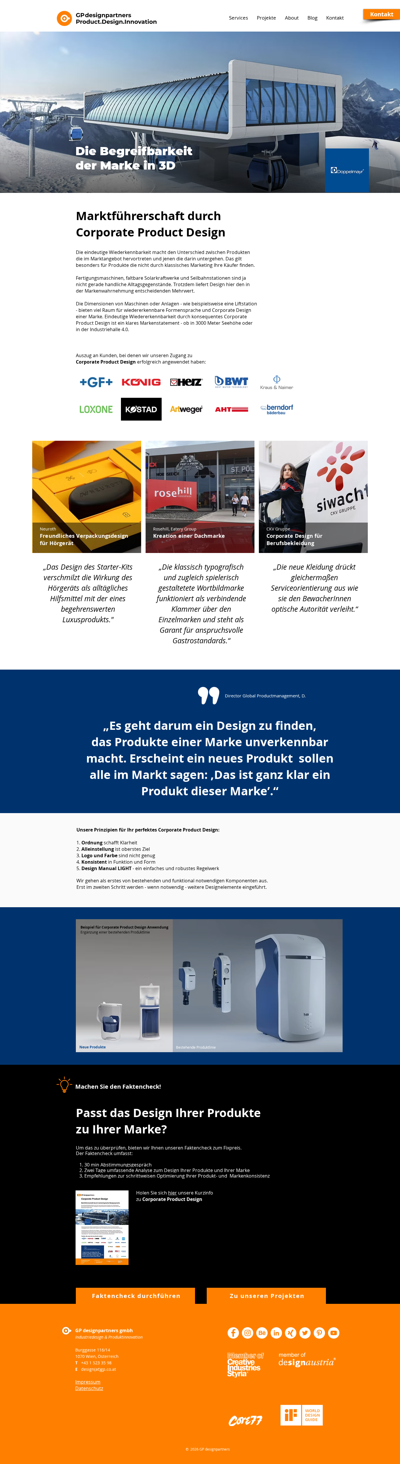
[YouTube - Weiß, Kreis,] (333, 1333)
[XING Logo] (290, 1333)
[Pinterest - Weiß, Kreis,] (319, 1333)
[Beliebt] (87, 497)
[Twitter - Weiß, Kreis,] (305, 1333)
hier (172, 1193)
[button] (381, 14)
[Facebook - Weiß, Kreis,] (233, 1333)
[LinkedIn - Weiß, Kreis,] (276, 1333)
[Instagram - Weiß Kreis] (247, 1333)
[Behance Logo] (262, 1333)
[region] (86, 539)
